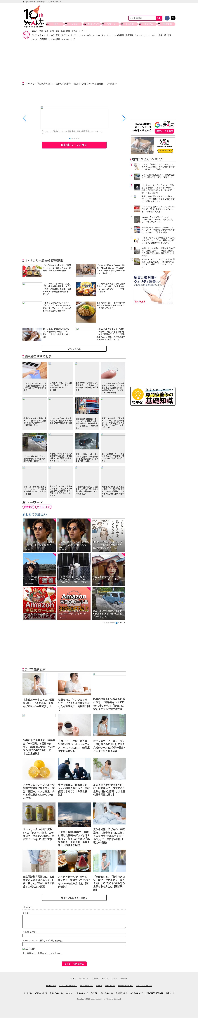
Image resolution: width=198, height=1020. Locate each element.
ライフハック (66, 35)
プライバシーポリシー (144, 986)
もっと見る (75, 349)
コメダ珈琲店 (118, 35)
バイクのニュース (106, 993)
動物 (160, 35)
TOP (55, 23)
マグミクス (28, 993)
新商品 (74, 31)
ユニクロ (96, 35)
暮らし (35, 31)
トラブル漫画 (54, 39)
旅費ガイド (170, 993)
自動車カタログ (121, 993)
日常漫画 (43, 39)
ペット (35, 39)
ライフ (74, 23)
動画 (63, 31)
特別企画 (167, 23)
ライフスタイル (38, 35)
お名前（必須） (30, 932)
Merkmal (69, 993)
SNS (52, 35)
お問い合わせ (51, 986)
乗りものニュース (56, 993)
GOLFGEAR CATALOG (154, 993)
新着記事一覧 (110, 986)
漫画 (57, 31)
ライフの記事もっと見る (75, 898)
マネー (154, 35)
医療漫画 (129, 35)
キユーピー (106, 35)
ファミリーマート (142, 35)
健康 (46, 31)
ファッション (79, 35)
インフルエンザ (68, 39)
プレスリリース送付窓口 (68, 986)
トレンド (130, 23)
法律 (41, 31)
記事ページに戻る (75, 144)
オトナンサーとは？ (125, 986)
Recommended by (109, 623)
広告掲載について (86, 986)
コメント (26, 913)
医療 (58, 35)
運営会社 (99, 986)
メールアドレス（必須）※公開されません (42, 940)
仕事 (52, 31)
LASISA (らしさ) (41, 993)
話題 (68, 31)
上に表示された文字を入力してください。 (42, 953)
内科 (89, 35)
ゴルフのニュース (136, 993)
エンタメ (148, 23)
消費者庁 (28, 507)
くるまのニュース (81, 993)
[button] (69, 138)
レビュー (82, 31)
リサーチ (111, 23)
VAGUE (94, 993)
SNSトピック (93, 23)
